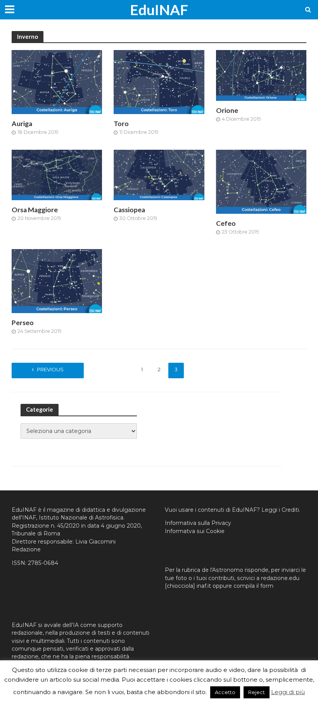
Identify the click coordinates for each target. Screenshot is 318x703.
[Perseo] (57, 280)
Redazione (26, 549)
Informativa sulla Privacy (198, 523)
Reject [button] (256, 692)
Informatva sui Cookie (195, 531)
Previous (50, 369)
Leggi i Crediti (280, 510)
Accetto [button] (225, 692)
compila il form (253, 586)
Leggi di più (288, 692)
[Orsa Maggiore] (57, 174)
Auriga (22, 123)
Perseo (23, 323)
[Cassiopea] (159, 174)
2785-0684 (43, 563)
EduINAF (159, 9)
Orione (227, 110)
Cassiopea (129, 210)
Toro (121, 123)
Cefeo (226, 223)
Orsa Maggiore (35, 210)
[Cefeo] (261, 181)
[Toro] (159, 81)
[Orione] (261, 75)
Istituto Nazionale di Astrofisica (81, 517)
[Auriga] (57, 81)
